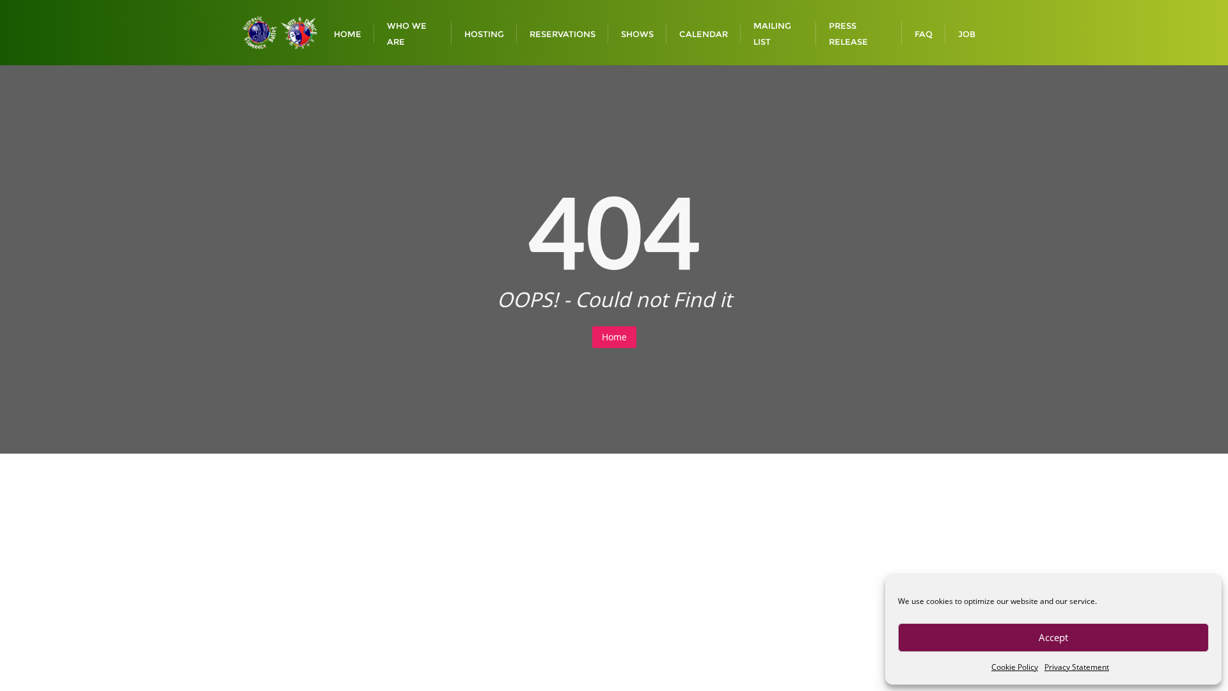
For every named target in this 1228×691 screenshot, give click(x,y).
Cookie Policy (1014, 667)
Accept (1053, 637)
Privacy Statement (1076, 667)
